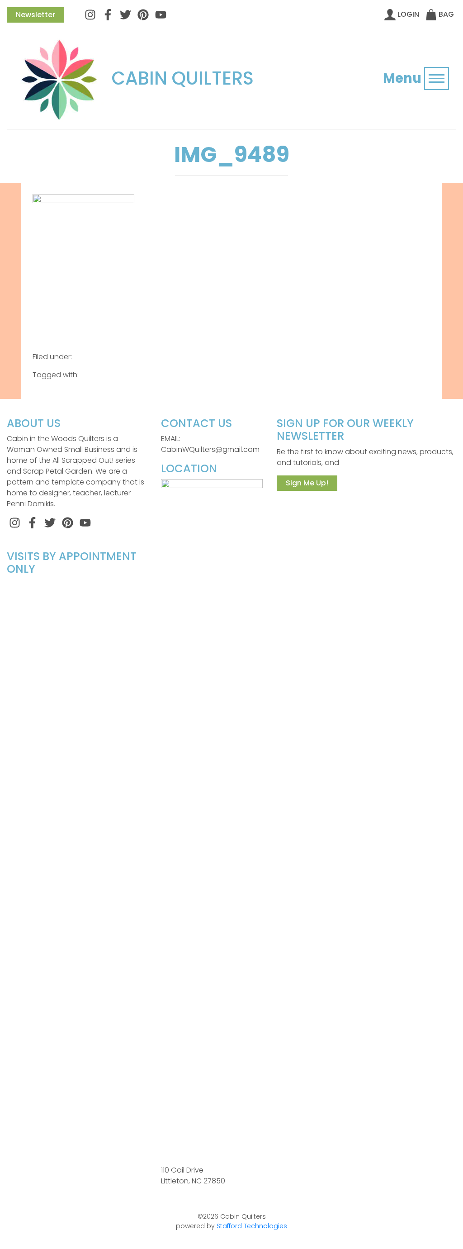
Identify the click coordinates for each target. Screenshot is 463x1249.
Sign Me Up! (307, 483)
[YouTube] (161, 14)
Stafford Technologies (252, 1225)
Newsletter (35, 14)
